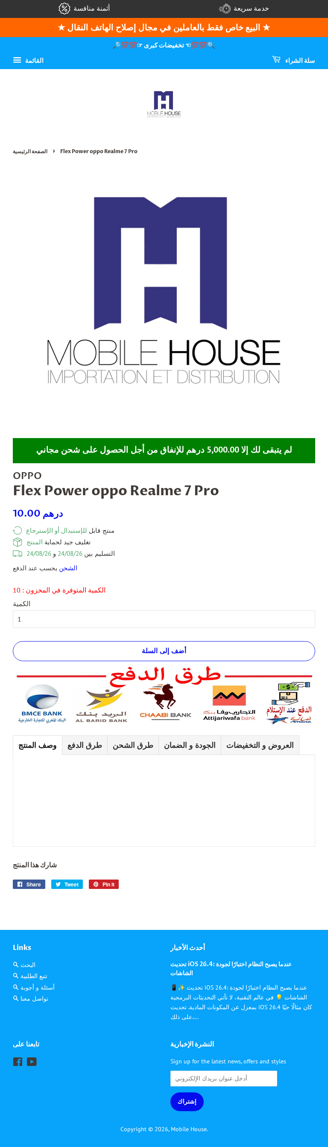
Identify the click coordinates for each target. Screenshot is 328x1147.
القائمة (33, 60)
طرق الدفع (84, 745)
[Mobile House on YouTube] (32, 1063)
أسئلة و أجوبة (37, 987)
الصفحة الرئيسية (30, 151)
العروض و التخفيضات (260, 745)
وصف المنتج (37, 745)
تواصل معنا (34, 998)
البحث (27, 965)
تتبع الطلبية (33, 976)
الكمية (21, 603)
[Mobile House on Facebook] (18, 1063)
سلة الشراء (299, 60)
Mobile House (189, 1129)
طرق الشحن (133, 745)
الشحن (68, 568)
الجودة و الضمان (190, 745)
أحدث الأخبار (187, 947)
